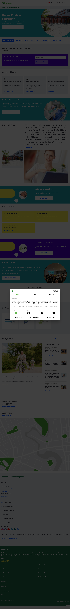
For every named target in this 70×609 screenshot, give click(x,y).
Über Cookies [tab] (51, 294)
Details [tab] (35, 294)
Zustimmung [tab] (18, 294)
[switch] (28, 313)
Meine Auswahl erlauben (35, 317)
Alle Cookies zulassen (51, 317)
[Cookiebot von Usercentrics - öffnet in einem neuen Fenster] (53, 291)
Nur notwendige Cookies (19, 317)
